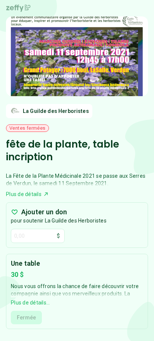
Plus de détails (23, 194)
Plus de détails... (30, 303)
